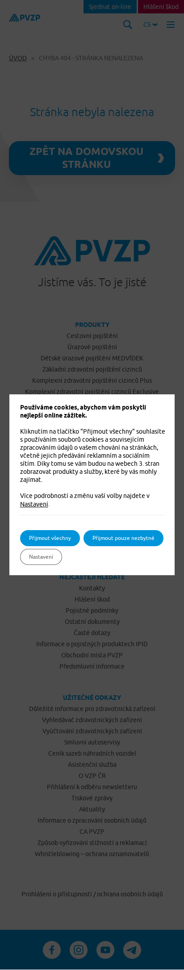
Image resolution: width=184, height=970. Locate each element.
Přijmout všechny (50, 538)
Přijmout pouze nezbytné (123, 538)
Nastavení (34, 504)
